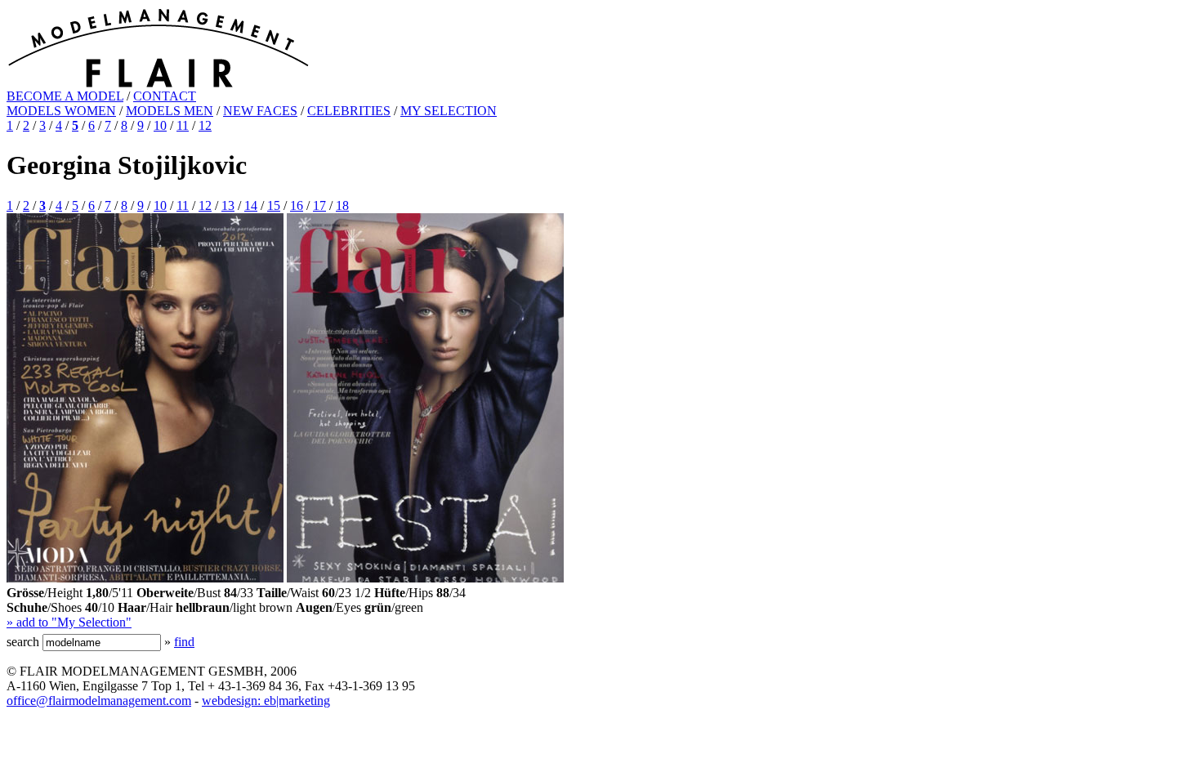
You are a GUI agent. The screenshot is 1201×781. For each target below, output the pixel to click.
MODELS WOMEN (61, 111)
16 (296, 205)
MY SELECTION (448, 111)
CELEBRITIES (349, 111)
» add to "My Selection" (69, 622)
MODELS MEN (169, 111)
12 (205, 125)
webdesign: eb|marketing (266, 700)
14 (250, 205)
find (184, 642)
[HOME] (158, 84)
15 (273, 205)
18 (342, 205)
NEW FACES (260, 111)
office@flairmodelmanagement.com (99, 700)
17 (319, 205)
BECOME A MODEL (65, 96)
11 (182, 125)
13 (227, 205)
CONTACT (164, 96)
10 (160, 125)
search (23, 642)
